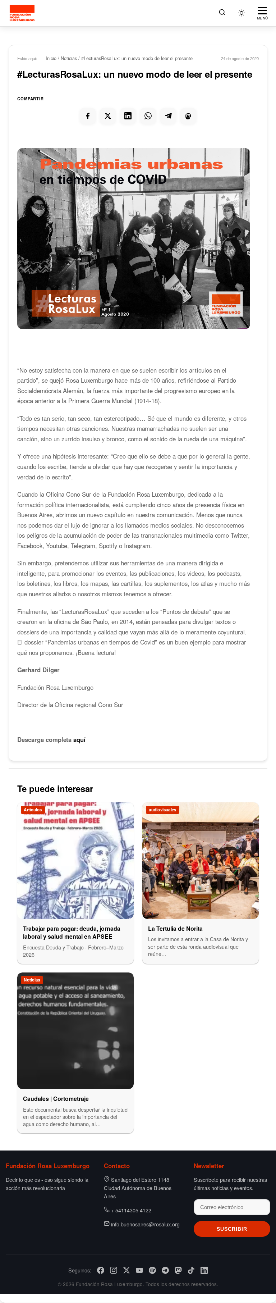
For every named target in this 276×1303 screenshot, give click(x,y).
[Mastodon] (178, 1270)
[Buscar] (222, 13)
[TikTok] (191, 1270)
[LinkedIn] (204, 1270)
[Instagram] (113, 1270)
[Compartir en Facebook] (88, 116)
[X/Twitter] (126, 1270)
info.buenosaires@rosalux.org (145, 1224)
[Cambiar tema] (241, 13)
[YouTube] (139, 1270)
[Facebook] (100, 1270)
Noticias (69, 58)
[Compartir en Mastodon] (188, 116)
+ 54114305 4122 (131, 1210)
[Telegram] (165, 1270)
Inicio (51, 58)
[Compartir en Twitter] (108, 116)
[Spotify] (152, 1270)
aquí (79, 739)
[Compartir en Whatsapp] (148, 116)
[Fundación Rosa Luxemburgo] (23, 13)
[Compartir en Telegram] (168, 116)
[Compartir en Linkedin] (128, 116)
